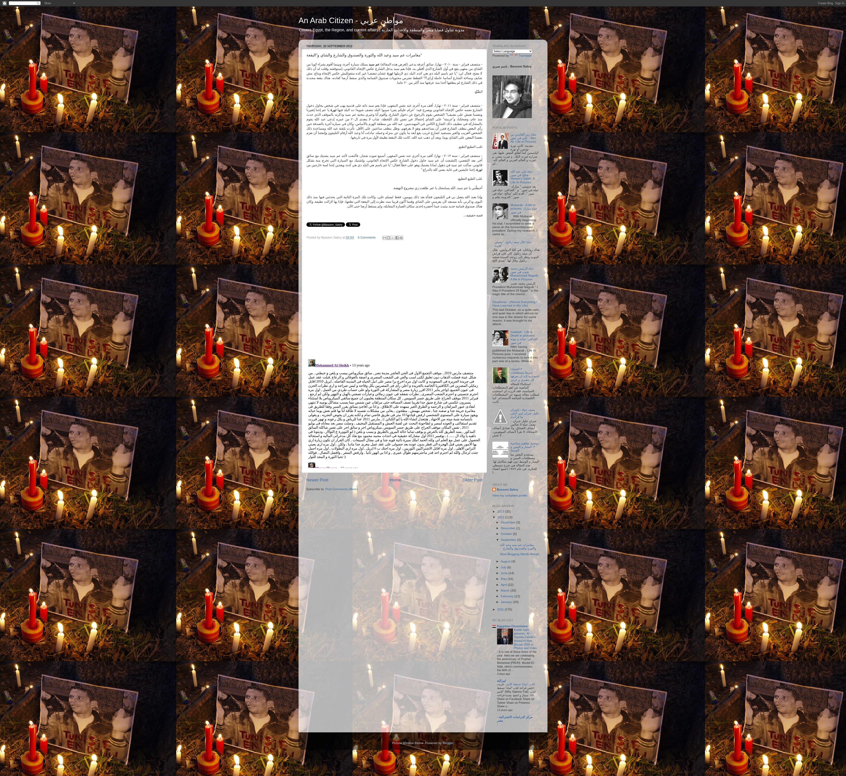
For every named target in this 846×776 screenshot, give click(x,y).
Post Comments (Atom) (341, 489)
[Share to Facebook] (397, 238)
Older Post (472, 480)
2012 (501, 517)
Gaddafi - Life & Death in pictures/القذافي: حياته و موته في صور (524, 337)
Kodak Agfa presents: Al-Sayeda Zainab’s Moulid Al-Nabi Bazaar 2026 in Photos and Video (525, 639)
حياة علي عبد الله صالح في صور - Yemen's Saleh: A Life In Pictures (522, 177)
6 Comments (367, 237)
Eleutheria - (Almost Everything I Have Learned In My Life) (514, 303)
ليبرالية (501, 680)
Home (395, 480)
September (509, 540)
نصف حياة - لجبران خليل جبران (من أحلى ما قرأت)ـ (524, 413)
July (504, 567)
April (504, 584)
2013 (501, 511)
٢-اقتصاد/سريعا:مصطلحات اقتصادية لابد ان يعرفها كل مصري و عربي (524, 374)
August (506, 561)
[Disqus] (394, 299)
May (504, 579)
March (505, 590)
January (507, 602)
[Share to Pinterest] (401, 238)
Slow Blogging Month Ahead (519, 554)
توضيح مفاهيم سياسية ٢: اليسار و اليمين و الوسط (524, 447)
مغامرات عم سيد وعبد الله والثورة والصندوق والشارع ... (520, 546)
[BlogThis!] (388, 238)
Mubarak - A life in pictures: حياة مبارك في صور (523, 208)
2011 (501, 609)
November (508, 528)
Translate (525, 55)
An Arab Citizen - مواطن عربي (351, 20)
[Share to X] (393, 238)
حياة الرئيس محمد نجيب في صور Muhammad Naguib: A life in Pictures (524, 274)
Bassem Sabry (507, 489)
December (508, 522)
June (504, 573)
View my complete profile (509, 495)
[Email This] (384, 238)
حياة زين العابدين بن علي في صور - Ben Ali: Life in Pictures (523, 138)
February (507, 596)
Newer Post (317, 480)
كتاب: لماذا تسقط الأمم (520, 684)
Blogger (448, 743)
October (507, 534)
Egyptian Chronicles (512, 626)
